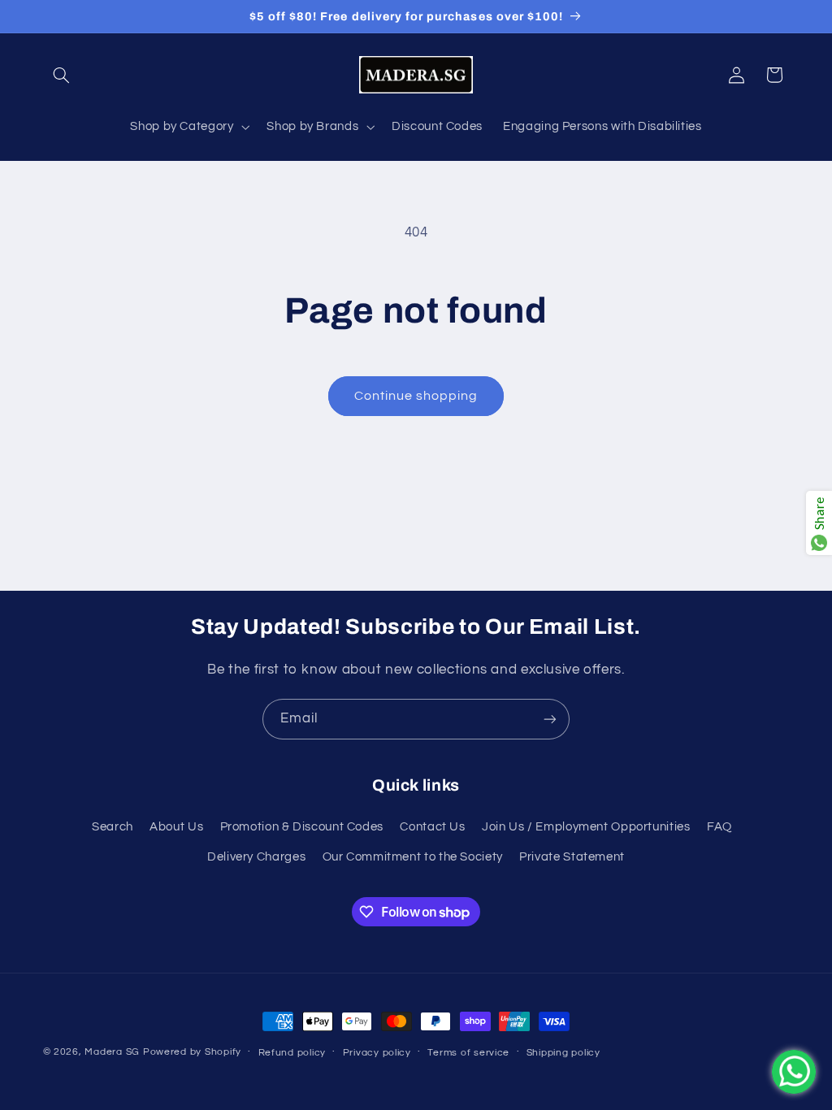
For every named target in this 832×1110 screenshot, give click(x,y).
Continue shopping (416, 395)
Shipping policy (563, 1052)
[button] (61, 74)
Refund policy (292, 1052)
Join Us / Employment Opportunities (586, 827)
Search (112, 827)
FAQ (719, 827)
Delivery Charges (256, 857)
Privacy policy (377, 1052)
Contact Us (432, 827)
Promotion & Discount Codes (302, 827)
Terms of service (468, 1052)
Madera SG (112, 1051)
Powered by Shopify (192, 1051)
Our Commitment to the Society (413, 857)
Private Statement (572, 857)
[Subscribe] (550, 719)
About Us (176, 827)
